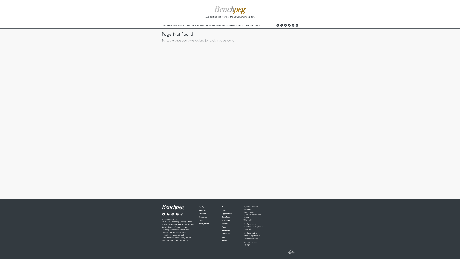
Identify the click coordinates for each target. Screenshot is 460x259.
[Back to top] (291, 252)
